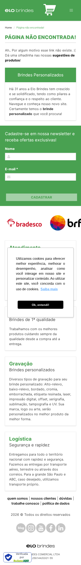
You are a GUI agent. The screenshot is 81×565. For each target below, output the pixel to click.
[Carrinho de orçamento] (49, 10)
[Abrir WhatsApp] (70, 554)
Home (8, 27)
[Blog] (21, 528)
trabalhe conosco (25, 503)
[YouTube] (40, 528)
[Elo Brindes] (19, 10)
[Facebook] (50, 528)
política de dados (56, 503)
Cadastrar (41, 197)
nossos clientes (43, 498)
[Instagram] (31, 528)
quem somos (17, 498)
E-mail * (11, 169)
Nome (10, 149)
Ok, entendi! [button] (40, 304)
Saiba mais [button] (49, 289)
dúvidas (65, 498)
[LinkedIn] (60, 528)
